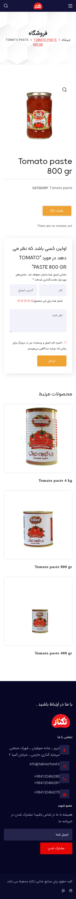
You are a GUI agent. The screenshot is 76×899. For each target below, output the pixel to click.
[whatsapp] (63, 890)
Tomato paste (17, 40)
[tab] (57, 211)
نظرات (56, 210)
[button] (6, 6)
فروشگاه (66, 40)
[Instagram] (70, 890)
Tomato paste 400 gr (53, 653)
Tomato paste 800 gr (53, 567)
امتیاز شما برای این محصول (48, 301)
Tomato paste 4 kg (55, 480)
